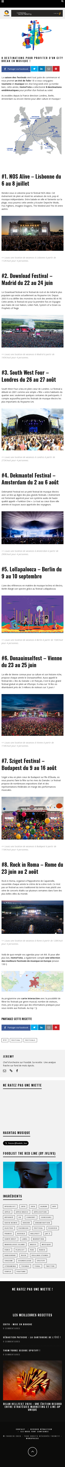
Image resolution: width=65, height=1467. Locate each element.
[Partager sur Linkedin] (41, 69)
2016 (33, 1206)
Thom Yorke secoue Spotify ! (21, 1350)
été (5, 1040)
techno (25, 1266)
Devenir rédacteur (41, 1429)
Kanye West (10, 1239)
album (44, 1206)
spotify (41, 1261)
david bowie (11, 1223)
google (21, 1234)
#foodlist (10, 1206)
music (33, 1244)
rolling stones (40, 1255)
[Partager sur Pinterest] (56, 69)
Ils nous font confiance (34, 1431)
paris (7, 1250)
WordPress (32, 1438)
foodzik (52, 1228)
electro (9, 1228)
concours (46, 1217)
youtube (21, 1271)
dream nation (42, 1223)
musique (46, 1244)
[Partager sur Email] (48, 69)
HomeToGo (26, 87)
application (40, 1212)
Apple (7, 1212)
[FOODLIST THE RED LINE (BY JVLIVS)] (32, 1187)
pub (32, 1250)
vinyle (8, 1271)
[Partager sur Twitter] (34, 69)
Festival (15, 1040)
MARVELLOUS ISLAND (15, 1244)
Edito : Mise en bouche (17, 1324)
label (25, 1239)
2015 (23, 1206)
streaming (10, 1266)
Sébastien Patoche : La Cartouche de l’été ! (32, 1337)
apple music (22, 1212)
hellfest (35, 1234)
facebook (24, 1228)
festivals (30, 1040)
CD (20, 1217)
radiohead (10, 1255)
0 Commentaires (11, 1328)
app (54, 1206)
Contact (20, 1429)
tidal (37, 1266)
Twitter (50, 1266)
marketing (38, 1239)
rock (23, 1255)
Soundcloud (24, 1261)
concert (31, 1217)
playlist (20, 1250)
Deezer (26, 1223)
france (8, 1234)
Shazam (9, 1261)
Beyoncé (9, 1217)
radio (42, 1250)
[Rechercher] (62, 1)
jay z (47, 1234)
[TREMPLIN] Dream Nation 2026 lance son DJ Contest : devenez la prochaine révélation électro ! (32, 1407)
